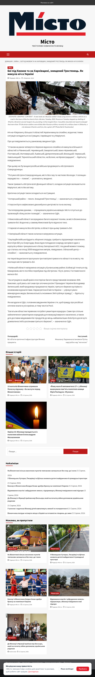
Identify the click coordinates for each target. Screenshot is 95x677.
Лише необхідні (67, 669)
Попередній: (26, 339)
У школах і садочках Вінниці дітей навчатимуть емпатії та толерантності (38, 508)
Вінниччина (18, 380)
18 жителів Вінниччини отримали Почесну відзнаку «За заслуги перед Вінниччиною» (24, 389)
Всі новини (12, 638)
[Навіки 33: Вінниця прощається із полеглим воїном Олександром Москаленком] (26, 415)
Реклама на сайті (47, 3)
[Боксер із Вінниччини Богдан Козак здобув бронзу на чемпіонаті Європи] (26, 582)
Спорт (11, 593)
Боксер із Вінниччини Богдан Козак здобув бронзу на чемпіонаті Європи (38, 486)
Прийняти (83, 669)
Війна (10, 68)
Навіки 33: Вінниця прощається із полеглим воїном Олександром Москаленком (23, 435)
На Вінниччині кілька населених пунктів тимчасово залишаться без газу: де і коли (42, 471)
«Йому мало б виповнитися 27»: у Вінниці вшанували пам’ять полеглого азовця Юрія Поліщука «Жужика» (68, 389)
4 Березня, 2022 (28, 78)
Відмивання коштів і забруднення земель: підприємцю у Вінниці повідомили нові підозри (46, 490)
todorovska (12, 652)
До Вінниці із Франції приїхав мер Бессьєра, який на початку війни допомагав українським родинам (45, 499)
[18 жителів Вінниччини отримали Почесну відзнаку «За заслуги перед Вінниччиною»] (26, 369)
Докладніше (33, 671)
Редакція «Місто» (15, 78)
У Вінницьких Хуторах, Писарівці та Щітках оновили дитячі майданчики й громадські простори (47, 478)
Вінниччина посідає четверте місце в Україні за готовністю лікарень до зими (39, 513)
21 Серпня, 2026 (27, 395)
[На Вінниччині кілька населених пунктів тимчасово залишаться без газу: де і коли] (26, 538)
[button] (8, 54)
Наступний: (71, 339)
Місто (47, 42)
